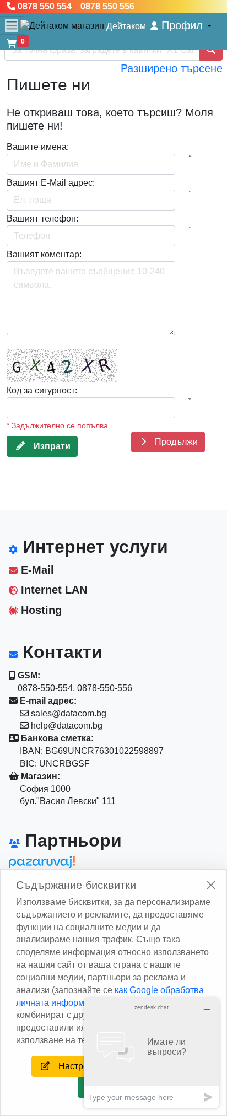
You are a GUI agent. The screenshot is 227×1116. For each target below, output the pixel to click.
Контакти (60, 652)
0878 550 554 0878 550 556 (74, 6)
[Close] (211, 885)
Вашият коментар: (44, 254)
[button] (181, 25)
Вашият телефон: (42, 218)
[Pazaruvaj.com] (58, 865)
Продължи (172, 441)
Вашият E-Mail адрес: (51, 182)
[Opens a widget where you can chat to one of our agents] (151, 1053)
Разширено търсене (172, 68)
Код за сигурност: (42, 390)
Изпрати (48, 446)
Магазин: (39, 776)
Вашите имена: (38, 147)
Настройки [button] (76, 1066)
